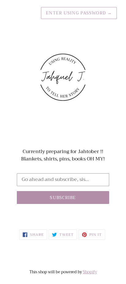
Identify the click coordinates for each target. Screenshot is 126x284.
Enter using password (79, 13)
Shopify (90, 272)
